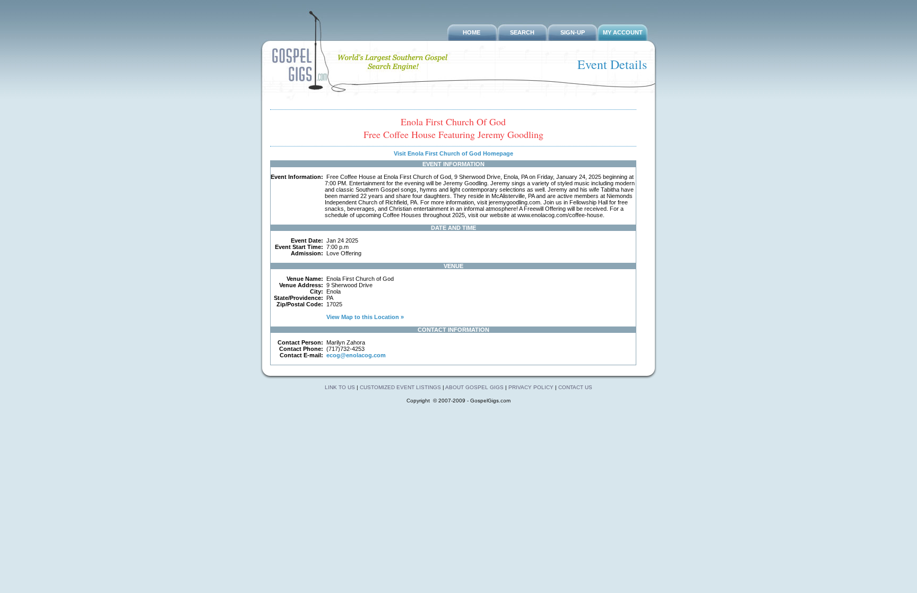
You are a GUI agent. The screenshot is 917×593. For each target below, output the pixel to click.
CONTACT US (575, 387)
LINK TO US (340, 387)
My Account (623, 32)
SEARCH (522, 32)
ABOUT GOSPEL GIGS (475, 387)
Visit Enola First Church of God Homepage (453, 153)
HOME (471, 32)
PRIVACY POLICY (530, 387)
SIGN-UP (572, 32)
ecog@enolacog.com (356, 355)
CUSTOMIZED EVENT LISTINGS (400, 387)
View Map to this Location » (364, 317)
